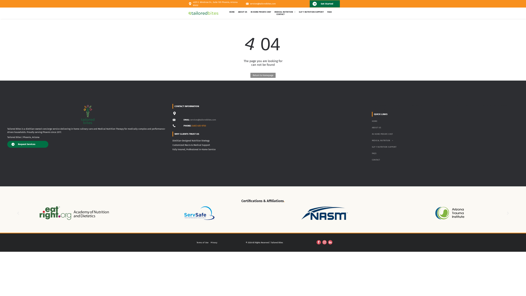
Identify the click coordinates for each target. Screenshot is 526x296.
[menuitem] (232, 12)
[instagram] (324, 242)
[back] (18, 213)
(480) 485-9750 (199, 125)
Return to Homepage (263, 75)
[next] (508, 213)
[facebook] (319, 242)
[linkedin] (330, 242)
